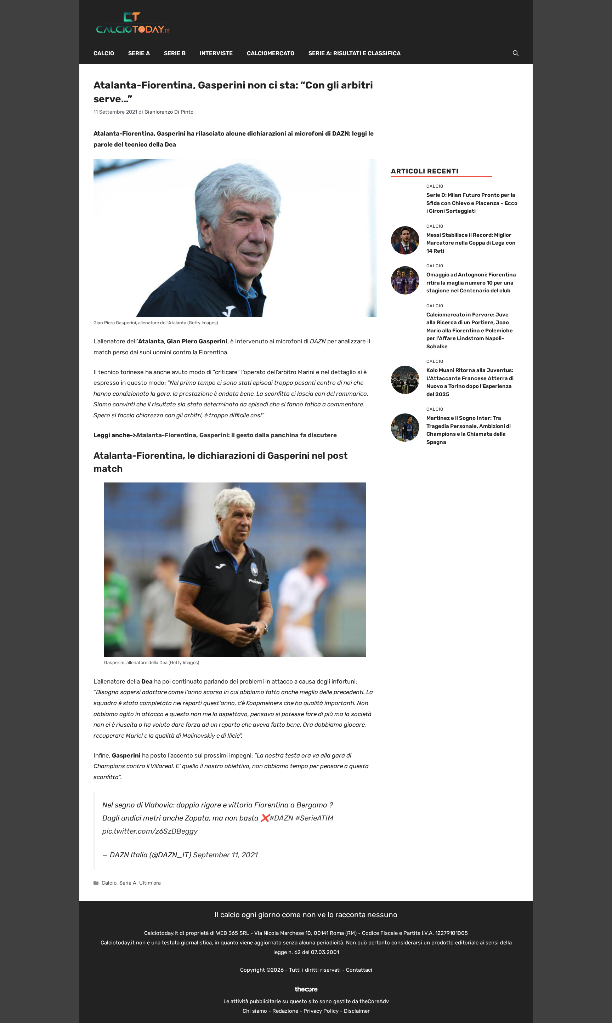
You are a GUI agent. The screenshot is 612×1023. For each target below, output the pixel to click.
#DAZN (281, 818)
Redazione (285, 1011)
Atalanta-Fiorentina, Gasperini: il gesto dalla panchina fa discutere (236, 435)
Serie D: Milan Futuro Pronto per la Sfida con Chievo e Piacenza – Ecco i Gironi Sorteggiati (471, 203)
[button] (516, 53)
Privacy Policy (321, 1011)
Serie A (139, 53)
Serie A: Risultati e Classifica (354, 53)
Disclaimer (357, 1011)
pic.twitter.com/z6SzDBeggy (150, 831)
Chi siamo (255, 1011)
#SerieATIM (314, 818)
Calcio (104, 53)
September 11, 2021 (225, 855)
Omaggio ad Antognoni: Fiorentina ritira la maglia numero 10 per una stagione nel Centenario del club (471, 283)
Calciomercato (270, 53)
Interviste (216, 53)
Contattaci (359, 970)
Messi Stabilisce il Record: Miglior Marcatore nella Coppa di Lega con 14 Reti (471, 243)
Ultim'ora (150, 883)
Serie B (175, 53)
